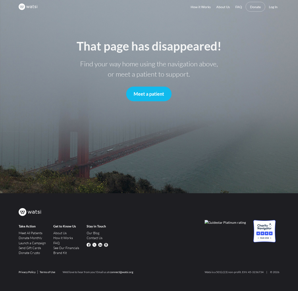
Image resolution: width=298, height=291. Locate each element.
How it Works (201, 7)
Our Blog (93, 233)
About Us (223, 7)
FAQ (238, 7)
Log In (273, 7)
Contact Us (94, 238)
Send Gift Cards (30, 248)
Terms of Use (47, 272)
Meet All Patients (30, 233)
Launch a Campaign (32, 243)
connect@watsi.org (121, 272)
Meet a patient (149, 94)
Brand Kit (60, 253)
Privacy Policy (27, 272)
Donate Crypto (29, 253)
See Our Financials (66, 248)
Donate (255, 7)
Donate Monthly (30, 238)
